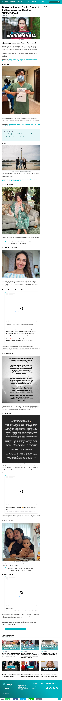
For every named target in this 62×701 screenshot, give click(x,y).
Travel (34, 1)
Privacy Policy (41, 686)
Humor (3, 651)
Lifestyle (12, 1)
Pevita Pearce (15, 610)
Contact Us (34, 685)
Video (27, 1)
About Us (34, 686)
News (22, 651)
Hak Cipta (41, 683)
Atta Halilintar (15, 511)
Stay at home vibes (9, 608)
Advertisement (35, 683)
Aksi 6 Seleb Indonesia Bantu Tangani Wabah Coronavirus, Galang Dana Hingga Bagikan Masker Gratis (21, 137)
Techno (20, 1)
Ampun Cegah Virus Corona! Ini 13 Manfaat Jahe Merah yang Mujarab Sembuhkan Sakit (19, 134)
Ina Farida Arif (11, 15)
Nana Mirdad (15, 342)
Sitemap (34, 688)
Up (59, 699)
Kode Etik (41, 685)
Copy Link (39, 699)
